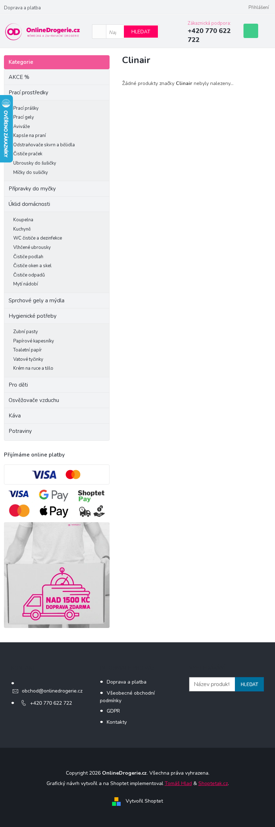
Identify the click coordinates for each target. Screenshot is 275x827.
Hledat (140, 31)
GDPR (113, 711)
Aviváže (21, 126)
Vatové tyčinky (28, 359)
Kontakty (117, 722)
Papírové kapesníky (33, 341)
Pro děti (18, 384)
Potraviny (20, 431)
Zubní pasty (25, 332)
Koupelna (23, 220)
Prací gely (23, 117)
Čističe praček (27, 154)
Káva (15, 415)
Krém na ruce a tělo (33, 368)
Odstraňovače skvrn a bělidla (44, 145)
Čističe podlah (28, 257)
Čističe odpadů (29, 275)
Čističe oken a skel (32, 266)
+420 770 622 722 (51, 703)
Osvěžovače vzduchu (34, 400)
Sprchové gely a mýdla (37, 300)
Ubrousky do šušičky (34, 163)
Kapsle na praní (29, 135)
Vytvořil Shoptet (144, 801)
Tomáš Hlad (178, 783)
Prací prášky (26, 108)
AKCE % (19, 77)
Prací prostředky (28, 92)
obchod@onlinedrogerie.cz (52, 690)
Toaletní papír (27, 350)
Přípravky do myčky (32, 188)
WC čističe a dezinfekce (37, 238)
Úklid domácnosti (29, 204)
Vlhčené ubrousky (32, 247)
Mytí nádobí (25, 284)
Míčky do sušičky (30, 172)
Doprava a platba (22, 8)
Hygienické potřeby (33, 316)
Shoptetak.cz (213, 783)
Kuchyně (22, 229)
